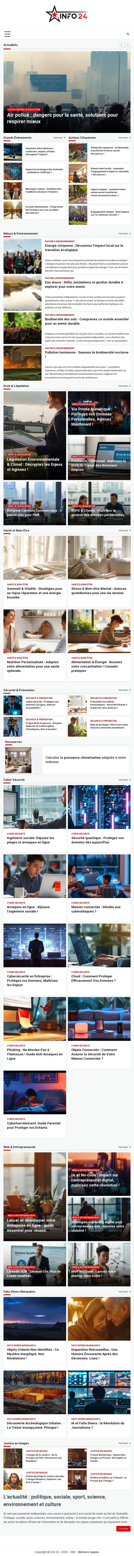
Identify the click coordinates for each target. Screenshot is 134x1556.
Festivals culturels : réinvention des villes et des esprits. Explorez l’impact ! (45, 190)
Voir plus (123, 1528)
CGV (72, 1552)
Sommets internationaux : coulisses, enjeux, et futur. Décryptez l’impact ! (40, 209)
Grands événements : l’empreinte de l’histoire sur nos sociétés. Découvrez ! (44, 170)
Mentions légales (88, 1552)
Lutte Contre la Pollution (24, 109)
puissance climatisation (82, 758)
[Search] (128, 34)
